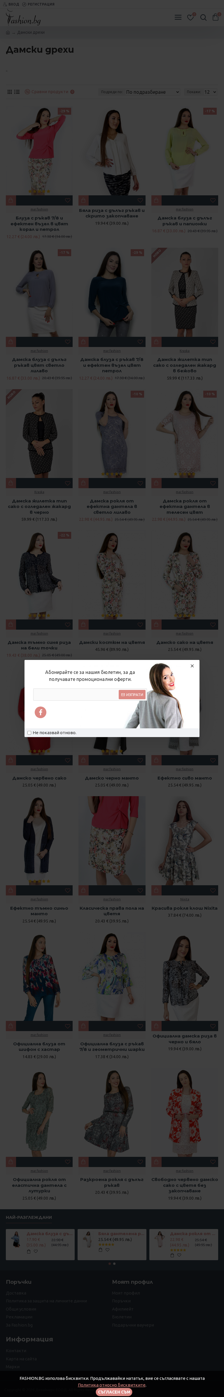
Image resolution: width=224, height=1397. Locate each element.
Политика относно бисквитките (112, 1384)
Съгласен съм (114, 1392)
